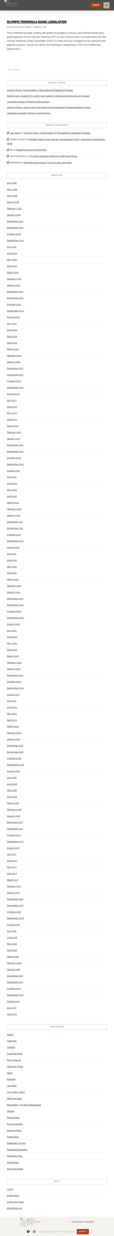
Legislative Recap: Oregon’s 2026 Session (28, 101)
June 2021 (12, 560)
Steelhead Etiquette (17, 1149)
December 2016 (15, 899)
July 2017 (11, 854)
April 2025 (12, 266)
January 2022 (13, 515)
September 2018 (15, 764)
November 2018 (15, 752)
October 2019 (14, 681)
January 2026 (14, 215)
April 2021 (12, 573)
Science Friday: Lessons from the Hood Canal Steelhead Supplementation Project (49, 107)
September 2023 (15, 387)
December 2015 (15, 976)
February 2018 (14, 809)
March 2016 (13, 956)
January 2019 (13, 739)
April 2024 (12, 343)
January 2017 (13, 892)
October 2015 (14, 988)
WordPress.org (14, 1208)
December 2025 (15, 221)
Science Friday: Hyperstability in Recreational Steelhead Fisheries (40, 90)
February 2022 (14, 509)
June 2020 (12, 637)
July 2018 (11, 777)
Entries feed (13, 1195)
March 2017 (13, 880)
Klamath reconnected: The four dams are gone (48, 162)
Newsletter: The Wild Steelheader (24, 1105)
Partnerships (13, 1117)
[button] (106, 5)
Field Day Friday (15, 1066)
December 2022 (15, 445)
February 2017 (14, 886)
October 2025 (14, 234)
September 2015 (15, 995)
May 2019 (12, 713)
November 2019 (15, 675)
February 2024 (14, 355)
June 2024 (12, 330)
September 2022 (15, 464)
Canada (11, 1047)
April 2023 (12, 419)
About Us (43, 1232)
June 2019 (12, 707)
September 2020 (15, 617)
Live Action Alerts (16, 1092)
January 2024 (14, 362)
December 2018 (15, 745)
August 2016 (13, 924)
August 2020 (13, 624)
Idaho (10, 1073)
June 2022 (12, 483)
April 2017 (12, 873)
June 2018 (12, 784)
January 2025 (13, 285)
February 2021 (14, 585)
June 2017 (12, 860)
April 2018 (12, 796)
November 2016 (15, 905)
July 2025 (12, 247)
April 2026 (12, 195)
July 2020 (12, 630)
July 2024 (12, 323)
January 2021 (13, 592)
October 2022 (14, 458)
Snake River (13, 1137)
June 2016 (12, 937)
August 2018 (13, 771)
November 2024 (15, 298)
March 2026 (13, 202)
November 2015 (15, 982)
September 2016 (15, 918)
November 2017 (15, 828)
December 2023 (15, 368)
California (11, 1041)
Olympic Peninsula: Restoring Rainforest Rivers (54, 156)
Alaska (10, 1034)
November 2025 (15, 227)
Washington (13, 27)
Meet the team (14, 1098)
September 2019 (15, 688)
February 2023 (14, 432)
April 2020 (12, 649)
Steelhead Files (15, 1156)
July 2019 (11, 701)
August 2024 (13, 317)
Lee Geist (12, 1085)
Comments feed (15, 1202)
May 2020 (12, 643)
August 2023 (13, 394)
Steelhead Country (16, 1143)
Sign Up (71, 1232)
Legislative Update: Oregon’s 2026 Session (28, 113)
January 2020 (14, 669)
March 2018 (13, 803)
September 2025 (15, 240)
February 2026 (14, 208)
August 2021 (13, 547)
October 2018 (14, 758)
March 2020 (13, 656)
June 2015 (12, 1014)
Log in (10, 1189)
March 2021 (13, 579)
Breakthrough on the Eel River (31, 150)
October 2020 (14, 611)
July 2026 (12, 183)
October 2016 (14, 912)
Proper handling (15, 1124)
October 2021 (14, 534)
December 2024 (15, 291)
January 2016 (13, 969)
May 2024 (12, 336)
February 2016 (14, 963)
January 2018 (13, 816)
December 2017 (15, 822)
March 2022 (13, 502)
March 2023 (13, 426)
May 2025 (12, 259)
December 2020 (15, 598)
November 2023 (15, 375)
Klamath (11, 1079)
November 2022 (15, 451)
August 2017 (13, 848)
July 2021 (11, 554)
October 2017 (14, 835)
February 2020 (14, 662)
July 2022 (12, 477)
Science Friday (14, 1130)
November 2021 (15, 528)
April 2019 (12, 720)
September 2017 (15, 841)
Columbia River (14, 1053)
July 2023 (12, 400)
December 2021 (15, 522)
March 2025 (13, 272)
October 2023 (14, 381)
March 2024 (13, 349)
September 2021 (15, 541)
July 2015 (11, 1008)
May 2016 (12, 944)
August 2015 (13, 1001)
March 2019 (13, 726)
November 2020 (15, 605)
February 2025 (14, 279)
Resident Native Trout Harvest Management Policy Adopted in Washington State (56, 141)
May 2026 (12, 189)
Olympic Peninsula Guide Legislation (37, 22)
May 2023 (12, 413)
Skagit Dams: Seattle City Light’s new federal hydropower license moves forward (48, 96)
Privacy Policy (58, 1232)
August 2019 (13, 694)
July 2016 (11, 931)
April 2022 (12, 496)
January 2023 (13, 438)
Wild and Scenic (15, 1169)
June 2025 (12, 253)
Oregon (11, 1111)
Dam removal (14, 1060)
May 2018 (12, 790)
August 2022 (13, 470)
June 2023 (12, 406)
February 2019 (14, 733)
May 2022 (12, 490)
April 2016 (12, 950)
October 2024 (14, 304)
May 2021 (12, 566)
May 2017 (12, 867)
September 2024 (15, 311)
